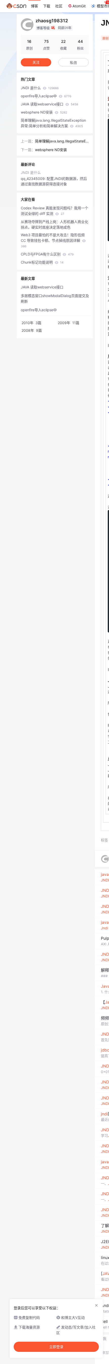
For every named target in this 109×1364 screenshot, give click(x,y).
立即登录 (56, 1347)
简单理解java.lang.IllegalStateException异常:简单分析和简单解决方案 (53, 123)
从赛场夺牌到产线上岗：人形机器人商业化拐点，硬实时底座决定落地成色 (54, 224)
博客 (34, 6)
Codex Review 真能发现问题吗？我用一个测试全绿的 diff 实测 (54, 211)
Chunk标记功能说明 (42, 262)
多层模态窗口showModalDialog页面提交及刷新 (55, 298)
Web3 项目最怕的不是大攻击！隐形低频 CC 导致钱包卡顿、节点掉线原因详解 (53, 240)
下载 (46, 6)
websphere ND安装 (44, 112)
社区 (58, 6)
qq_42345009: (34, 178)
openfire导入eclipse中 (46, 96)
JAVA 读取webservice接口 (49, 104)
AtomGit (79, 6)
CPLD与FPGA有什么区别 (47, 254)
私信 (73, 62)
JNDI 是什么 (40, 88)
